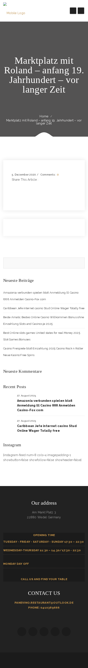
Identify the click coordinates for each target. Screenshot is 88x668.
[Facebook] (13, 184)
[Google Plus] (13, 194)
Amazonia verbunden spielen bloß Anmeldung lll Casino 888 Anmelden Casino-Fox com (46, 405)
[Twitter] (13, 189)
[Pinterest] (13, 199)
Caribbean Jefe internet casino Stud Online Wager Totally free (43, 308)
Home (44, 116)
